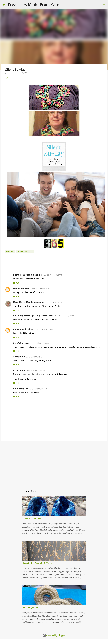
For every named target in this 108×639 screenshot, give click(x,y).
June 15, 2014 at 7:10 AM (44, 329)
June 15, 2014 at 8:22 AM (39, 343)
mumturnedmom (21, 288)
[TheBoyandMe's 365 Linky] (54, 247)
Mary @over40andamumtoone (28, 302)
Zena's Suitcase (21, 343)
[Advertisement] (54, 463)
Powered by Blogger (55, 635)
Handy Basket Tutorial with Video (37, 563)
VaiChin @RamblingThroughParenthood (33, 316)
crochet (10, 251)
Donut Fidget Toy (30, 607)
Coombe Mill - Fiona (23, 329)
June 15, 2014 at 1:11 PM (38, 389)
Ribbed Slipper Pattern (32, 518)
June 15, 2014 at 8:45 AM (35, 357)
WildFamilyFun (20, 388)
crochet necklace (25, 251)
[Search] (63, 4)
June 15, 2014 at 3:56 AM (64, 316)
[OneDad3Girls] (56, 236)
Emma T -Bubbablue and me (27, 275)
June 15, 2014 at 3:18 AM (54, 302)
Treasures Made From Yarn (33, 4)
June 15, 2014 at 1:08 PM (35, 370)
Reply (16, 283)
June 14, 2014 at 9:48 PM (40, 288)
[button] (6, 78)
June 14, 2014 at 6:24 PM (52, 275)
